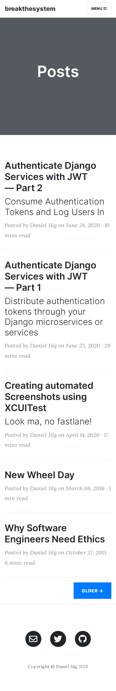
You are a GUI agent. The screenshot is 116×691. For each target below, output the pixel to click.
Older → (92, 590)
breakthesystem (30, 8)
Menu (97, 8)
